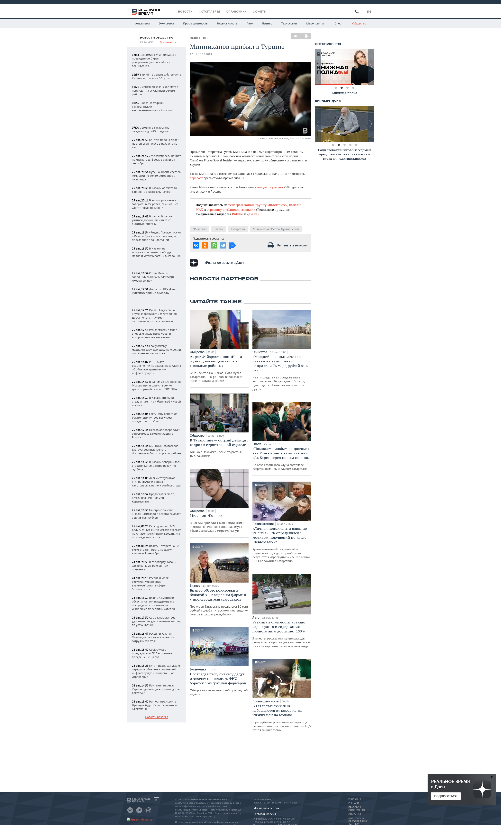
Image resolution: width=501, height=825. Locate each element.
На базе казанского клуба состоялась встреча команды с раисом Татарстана (281, 458)
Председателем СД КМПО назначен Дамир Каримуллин (153, 497)
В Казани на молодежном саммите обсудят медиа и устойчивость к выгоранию (156, 252)
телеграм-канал (241, 205)
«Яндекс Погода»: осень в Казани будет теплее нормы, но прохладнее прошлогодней (156, 236)
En (369, 12)
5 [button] (356, 145)
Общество (359, 23)
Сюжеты (260, 11)
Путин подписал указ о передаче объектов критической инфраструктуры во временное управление (156, 671)
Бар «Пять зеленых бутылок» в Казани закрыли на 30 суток (156, 76)
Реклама (353, 803)
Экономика (166, 23)
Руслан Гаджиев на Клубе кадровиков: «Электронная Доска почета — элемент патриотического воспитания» (154, 315)
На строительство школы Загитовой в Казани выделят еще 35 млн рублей (156, 513)
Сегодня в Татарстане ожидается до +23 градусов (150, 129)
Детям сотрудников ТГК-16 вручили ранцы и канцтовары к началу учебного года (156, 481)
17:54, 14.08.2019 (201, 54)
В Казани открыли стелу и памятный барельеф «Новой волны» (156, 401)
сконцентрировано (269, 187)
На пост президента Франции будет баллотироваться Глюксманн (154, 705)
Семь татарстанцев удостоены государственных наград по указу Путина (156, 621)
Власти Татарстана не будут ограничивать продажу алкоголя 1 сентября (155, 549)
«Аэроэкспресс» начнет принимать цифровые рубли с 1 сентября (156, 159)
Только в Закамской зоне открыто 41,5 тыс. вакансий (219, 448)
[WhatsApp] (214, 245)
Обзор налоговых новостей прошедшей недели (219, 684)
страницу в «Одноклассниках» (231, 209)
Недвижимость (227, 23)
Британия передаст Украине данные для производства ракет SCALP (156, 689)
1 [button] (336, 88)
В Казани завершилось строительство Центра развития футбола (156, 465)
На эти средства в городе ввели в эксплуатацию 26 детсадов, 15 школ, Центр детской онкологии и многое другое (280, 372)
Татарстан (238, 229)
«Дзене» (253, 214)
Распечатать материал (292, 245)
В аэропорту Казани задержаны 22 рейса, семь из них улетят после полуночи (155, 204)
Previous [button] (318, 67)
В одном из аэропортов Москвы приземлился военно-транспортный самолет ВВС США (156, 385)
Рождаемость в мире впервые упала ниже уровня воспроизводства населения (154, 333)
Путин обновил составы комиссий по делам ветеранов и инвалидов (156, 175)
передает (196, 178)
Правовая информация (356, 808)
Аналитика (142, 23)
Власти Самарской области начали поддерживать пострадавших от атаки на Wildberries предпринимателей (153, 603)
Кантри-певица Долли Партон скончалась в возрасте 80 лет (155, 143)
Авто (250, 23)
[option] (344, 67)
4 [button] (353, 88)
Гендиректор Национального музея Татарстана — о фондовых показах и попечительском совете (216, 368)
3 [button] (347, 88)
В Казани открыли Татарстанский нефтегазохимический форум (152, 106)
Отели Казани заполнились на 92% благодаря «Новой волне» (153, 276)
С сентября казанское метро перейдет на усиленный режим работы (155, 90)
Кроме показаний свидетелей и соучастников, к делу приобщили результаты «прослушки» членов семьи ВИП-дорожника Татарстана (281, 544)
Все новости (168, 42)
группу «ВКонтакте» (271, 205)
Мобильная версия (266, 808)
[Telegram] (223, 245)
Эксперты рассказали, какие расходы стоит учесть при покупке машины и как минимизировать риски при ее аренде (281, 634)
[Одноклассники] (306, 36)
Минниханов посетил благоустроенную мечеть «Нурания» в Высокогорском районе (156, 449)
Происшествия (263, 524)
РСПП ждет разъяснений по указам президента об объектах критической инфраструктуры (156, 367)
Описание (354, 814)
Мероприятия (315, 23)
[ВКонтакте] (296, 36)
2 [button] (341, 88)
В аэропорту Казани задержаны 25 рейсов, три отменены (154, 565)
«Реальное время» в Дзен (224, 262)
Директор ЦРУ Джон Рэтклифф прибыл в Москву (154, 291)
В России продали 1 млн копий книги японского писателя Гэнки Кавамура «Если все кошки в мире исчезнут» (217, 522)
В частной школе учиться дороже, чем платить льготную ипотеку (152, 220)
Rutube (237, 214)
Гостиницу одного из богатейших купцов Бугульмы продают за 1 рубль (154, 417)
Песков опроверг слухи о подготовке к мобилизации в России (156, 433)
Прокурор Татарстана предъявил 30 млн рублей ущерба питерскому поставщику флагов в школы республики (219, 602)
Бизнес (267, 23)
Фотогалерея (209, 11)
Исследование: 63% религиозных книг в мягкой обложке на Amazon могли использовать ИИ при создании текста (156, 531)
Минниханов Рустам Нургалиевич (276, 229)
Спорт (339, 23)
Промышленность (195, 23)
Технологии (289, 23)
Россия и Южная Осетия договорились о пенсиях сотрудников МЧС (154, 637)
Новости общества (156, 37)
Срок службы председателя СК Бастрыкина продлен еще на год (152, 653)
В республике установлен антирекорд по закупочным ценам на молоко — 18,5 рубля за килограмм (281, 718)
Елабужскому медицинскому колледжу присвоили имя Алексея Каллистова (156, 349)
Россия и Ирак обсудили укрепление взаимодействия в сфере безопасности (150, 583)
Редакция (354, 799)
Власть (218, 229)
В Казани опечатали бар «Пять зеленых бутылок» (154, 190)
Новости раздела (156, 717)
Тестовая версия (264, 814)
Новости (185, 11)
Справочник (236, 11)
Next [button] (371, 67)
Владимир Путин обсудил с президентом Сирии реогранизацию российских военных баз (154, 60)
